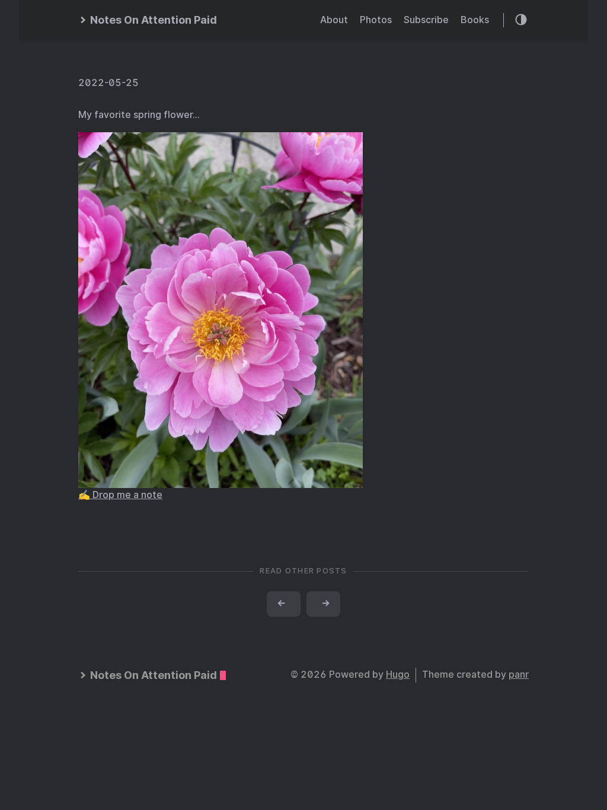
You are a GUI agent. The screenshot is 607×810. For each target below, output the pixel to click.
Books (475, 19)
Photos (376, 19)
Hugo (398, 674)
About (334, 19)
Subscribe (426, 19)
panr (519, 674)
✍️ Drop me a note (120, 494)
